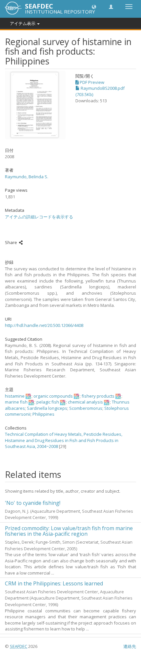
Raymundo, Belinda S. (26, 177)
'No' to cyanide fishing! (32, 502)
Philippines (43, 414)
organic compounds (53, 396)
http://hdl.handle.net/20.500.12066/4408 (44, 325)
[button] (94, 6)
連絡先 (129, 646)
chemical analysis (85, 402)
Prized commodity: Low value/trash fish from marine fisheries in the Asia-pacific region (69, 531)
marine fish (16, 402)
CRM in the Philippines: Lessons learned (54, 583)
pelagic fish (47, 402)
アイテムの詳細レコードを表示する (39, 217)
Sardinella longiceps (47, 408)
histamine (15, 396)
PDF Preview (91, 82)
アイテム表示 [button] (23, 23)
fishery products (98, 396)
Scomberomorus (85, 408)
